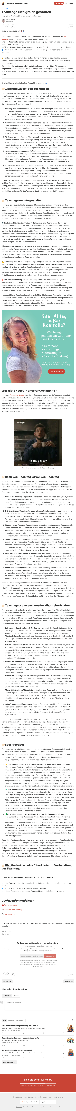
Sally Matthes (11, 20)
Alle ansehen (8, 1062)
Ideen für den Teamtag (13, 910)
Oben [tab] (4, 1020)
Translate (6, 8)
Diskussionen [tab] (20, 1020)
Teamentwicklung (11, 914)
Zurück (8, 981)
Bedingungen (42, 1097)
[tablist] (11, 996)
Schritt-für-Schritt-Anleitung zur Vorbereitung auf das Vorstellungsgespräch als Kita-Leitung (33, 1053)
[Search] (72, 1020)
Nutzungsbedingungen (50, 960)
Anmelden (69, 3)
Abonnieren (59, 3)
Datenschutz (32, 1097)
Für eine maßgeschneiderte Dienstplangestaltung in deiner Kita (23, 1028)
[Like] (4, 26)
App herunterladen (47, 1102)
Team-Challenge (10, 905)
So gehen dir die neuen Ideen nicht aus (15, 1040)
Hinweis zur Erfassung (55, 1097)
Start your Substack (30, 1102)
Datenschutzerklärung (41, 964)
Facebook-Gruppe (17, 395)
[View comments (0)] (8, 26)
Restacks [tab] (16, 995)
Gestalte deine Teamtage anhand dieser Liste (20, 1038)
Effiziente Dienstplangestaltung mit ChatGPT (20, 1026)
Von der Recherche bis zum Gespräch (17, 1050)
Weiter (67, 981)
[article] (38, 1029)
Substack (19, 1107)
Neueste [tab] (11, 1020)
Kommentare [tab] (7, 995)
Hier (8, 865)
